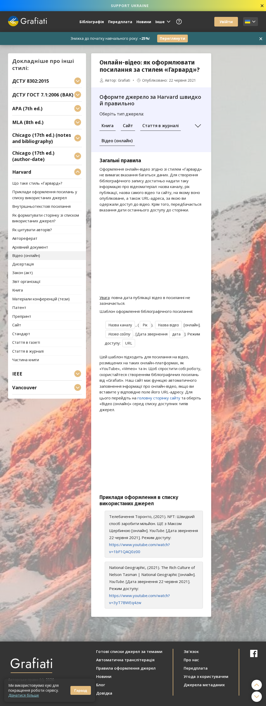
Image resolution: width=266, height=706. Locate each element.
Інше (160, 21)
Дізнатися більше (23, 695)
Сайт (128, 125)
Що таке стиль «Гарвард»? (37, 183)
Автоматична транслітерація (125, 659)
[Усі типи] (198, 126)
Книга (108, 125)
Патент (19, 307)
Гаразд (80, 690)
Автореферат (24, 238)
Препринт (21, 316)
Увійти (226, 21)
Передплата (120, 21)
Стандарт (21, 333)
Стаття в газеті (26, 342)
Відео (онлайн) (117, 141)
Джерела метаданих (204, 684)
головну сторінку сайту (158, 397)
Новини (143, 21)
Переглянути (172, 38)
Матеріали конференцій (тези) (41, 298)
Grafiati (124, 80)
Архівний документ (30, 247)
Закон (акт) (22, 272)
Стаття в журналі (160, 125)
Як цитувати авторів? (32, 229)
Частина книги (25, 359)
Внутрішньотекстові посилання (41, 206)
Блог (100, 684)
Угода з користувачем (206, 676)
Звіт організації (26, 281)
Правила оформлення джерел (126, 668)
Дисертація (23, 264)
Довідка (104, 693)
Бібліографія (91, 21)
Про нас (191, 659)
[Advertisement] (237, 131)
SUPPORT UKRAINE (130, 5)
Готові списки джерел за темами (129, 651)
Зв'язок (191, 651)
